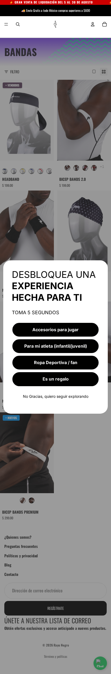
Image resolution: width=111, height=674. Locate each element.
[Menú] (6, 24)
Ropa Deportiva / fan (55, 362)
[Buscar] (18, 24)
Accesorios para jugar (55, 329)
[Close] (101, 266)
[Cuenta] (93, 24)
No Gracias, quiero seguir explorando (55, 396)
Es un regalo (56, 379)
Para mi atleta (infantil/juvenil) (55, 346)
